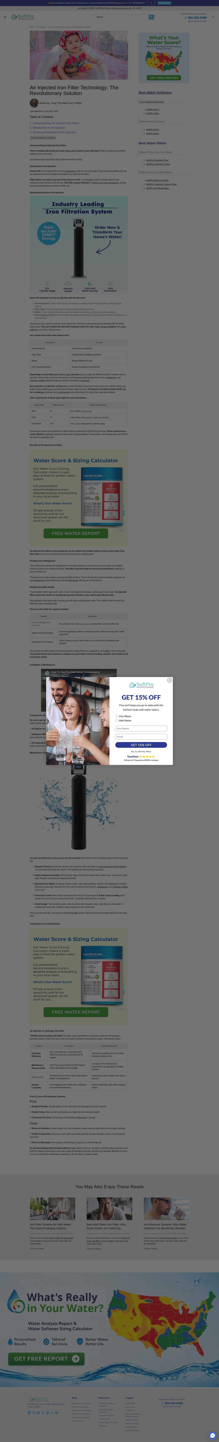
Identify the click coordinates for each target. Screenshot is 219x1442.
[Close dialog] (169, 680)
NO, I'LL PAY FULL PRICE (141, 751)
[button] (212, 1435)
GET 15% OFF (141, 745)
